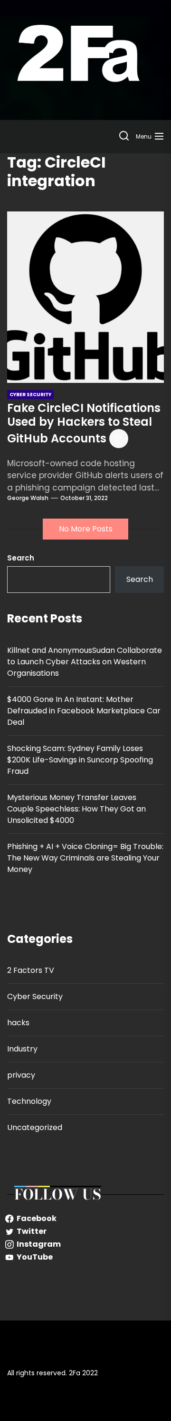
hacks (18, 1022)
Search (20, 558)
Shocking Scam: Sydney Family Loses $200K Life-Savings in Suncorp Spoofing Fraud (80, 760)
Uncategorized (34, 1127)
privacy (21, 1075)
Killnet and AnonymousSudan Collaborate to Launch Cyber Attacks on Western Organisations (84, 662)
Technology (29, 1101)
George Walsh (27, 498)
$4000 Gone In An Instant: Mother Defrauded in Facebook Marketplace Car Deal (84, 711)
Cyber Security (35, 996)
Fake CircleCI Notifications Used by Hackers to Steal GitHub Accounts (84, 423)
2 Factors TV (30, 970)
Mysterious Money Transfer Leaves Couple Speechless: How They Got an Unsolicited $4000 (76, 809)
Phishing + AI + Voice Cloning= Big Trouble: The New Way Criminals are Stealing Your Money (85, 858)
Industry (22, 1048)
